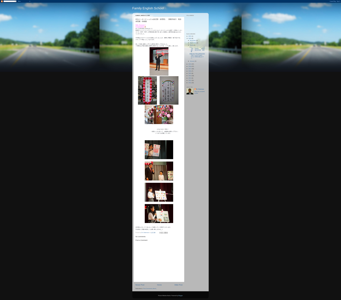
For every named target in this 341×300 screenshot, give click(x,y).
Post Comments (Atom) (149, 288)
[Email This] (160, 233)
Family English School (148, 8)
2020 (190, 38)
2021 (190, 36)
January (192, 61)
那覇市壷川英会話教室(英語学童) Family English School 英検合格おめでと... (197, 56)
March (192, 45)
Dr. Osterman (200, 89)
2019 (190, 64)
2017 (190, 68)
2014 (190, 75)
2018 (190, 66)
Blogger (180, 295)
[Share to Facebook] (165, 233)
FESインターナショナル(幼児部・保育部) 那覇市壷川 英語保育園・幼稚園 (197, 49)
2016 (190, 71)
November (193, 40)
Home (159, 285)
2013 (190, 78)
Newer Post (139, 285)
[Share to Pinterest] (167, 233)
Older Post (178, 285)
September (193, 43)
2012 (190, 80)
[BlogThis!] (162, 233)
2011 (189, 82)
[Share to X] (163, 233)
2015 (190, 73)
